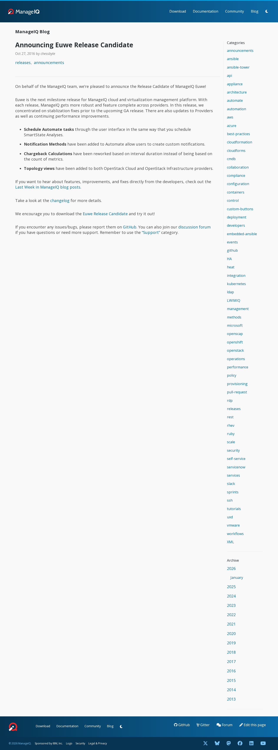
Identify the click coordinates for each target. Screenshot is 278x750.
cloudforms (236, 150)
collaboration (238, 167)
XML (230, 542)
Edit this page (254, 724)
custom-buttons (240, 209)
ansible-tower (238, 67)
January (236, 577)
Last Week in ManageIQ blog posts (47, 187)
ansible (233, 58)
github (232, 250)
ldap (230, 292)
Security (80, 743)
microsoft (235, 325)
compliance (236, 175)
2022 (231, 614)
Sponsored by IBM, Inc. (49, 743)
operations (236, 358)
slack (231, 483)
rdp (230, 400)
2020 (231, 633)
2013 (231, 699)
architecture (237, 92)
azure (231, 125)
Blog (254, 11)
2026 (231, 568)
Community (234, 11)
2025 (231, 586)
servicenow (236, 467)
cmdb (231, 158)
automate (235, 100)
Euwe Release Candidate (105, 213)
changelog (60, 200)
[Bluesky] (217, 743)
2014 (231, 689)
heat (230, 267)
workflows (235, 533)
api (229, 75)
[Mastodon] (228, 743)
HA (229, 258)
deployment (236, 217)
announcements (49, 62)
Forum (226, 724)
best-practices (238, 133)
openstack (235, 350)
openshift (235, 342)
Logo (69, 743)
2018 (231, 652)
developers (236, 225)
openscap (235, 333)
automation (236, 109)
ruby (231, 433)
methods (234, 317)
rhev (230, 425)
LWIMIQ (233, 300)
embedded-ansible (242, 233)
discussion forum (194, 227)
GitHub (129, 227)
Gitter (204, 724)
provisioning (237, 383)
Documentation (205, 11)
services (233, 475)
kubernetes (236, 283)
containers (235, 192)
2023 (231, 605)
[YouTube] (263, 743)
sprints (232, 492)
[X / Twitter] (205, 743)
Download (177, 11)
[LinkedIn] (251, 743)
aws (230, 117)
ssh (230, 500)
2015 (231, 680)
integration (236, 275)
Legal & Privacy (97, 743)
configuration (238, 183)
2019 (231, 642)
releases (23, 62)
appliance (235, 84)
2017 (231, 661)
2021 (231, 624)
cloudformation (239, 142)
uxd (230, 517)
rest (230, 417)
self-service (236, 458)
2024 (231, 596)
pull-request (237, 392)
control (233, 200)
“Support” (151, 232)
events (232, 242)
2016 (231, 670)
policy (231, 375)
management (238, 308)
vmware (233, 525)
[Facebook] (240, 743)
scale (231, 442)
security (233, 450)
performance (237, 367)
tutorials (234, 508)
